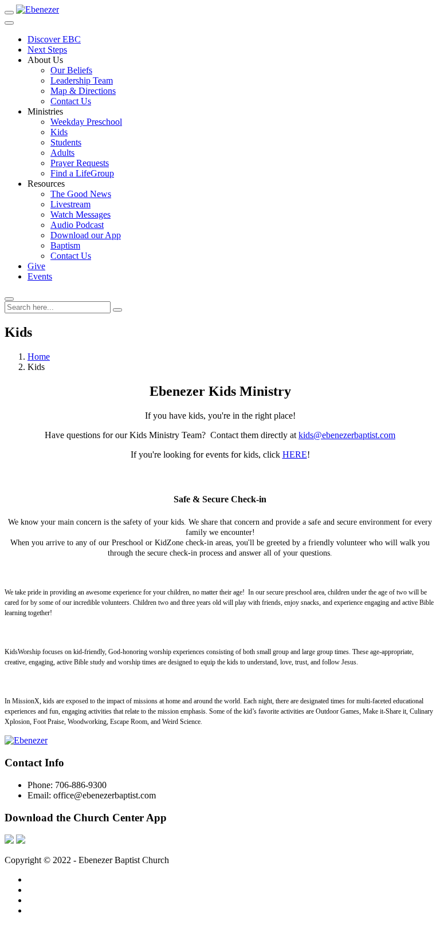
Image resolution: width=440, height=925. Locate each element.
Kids (59, 132)
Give (36, 266)
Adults (62, 153)
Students (65, 142)
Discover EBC (54, 39)
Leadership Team (81, 80)
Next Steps (47, 49)
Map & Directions (83, 91)
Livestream (70, 204)
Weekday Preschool (86, 122)
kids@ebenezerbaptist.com (346, 435)
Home (39, 356)
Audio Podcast (77, 225)
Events (40, 276)
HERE (294, 454)
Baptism (65, 245)
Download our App (85, 235)
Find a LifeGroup (82, 173)
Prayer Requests (79, 163)
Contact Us (70, 101)
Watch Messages (80, 214)
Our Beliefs (71, 70)
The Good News (80, 194)
